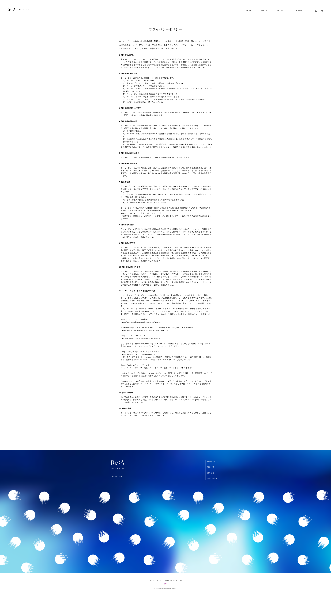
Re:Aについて (212, 462)
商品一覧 (210, 467)
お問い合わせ (212, 478)
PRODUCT (281, 11)
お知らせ (210, 473)
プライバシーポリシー (155, 580)
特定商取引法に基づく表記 (174, 580)
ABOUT (264, 11)
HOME (248, 11)
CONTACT (299, 11)
